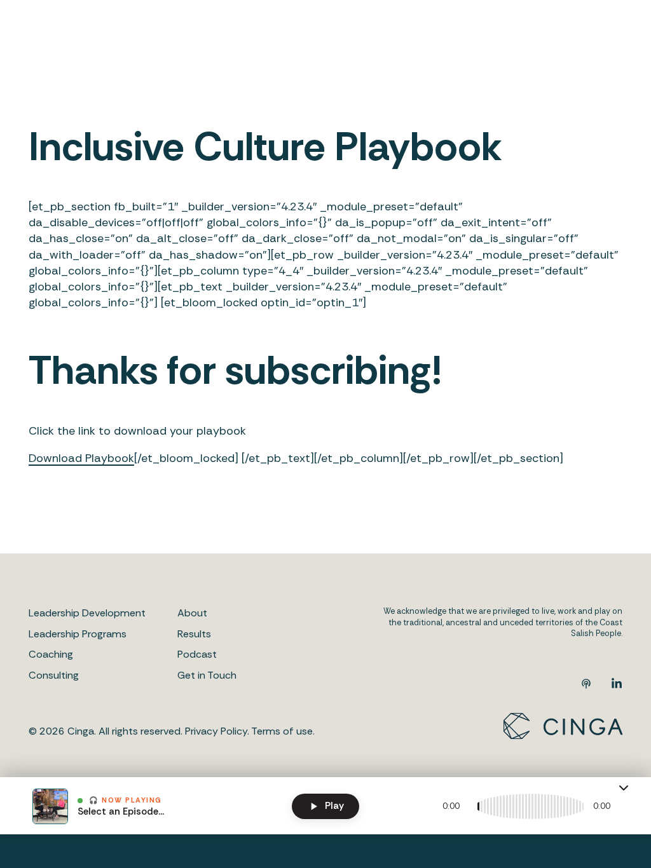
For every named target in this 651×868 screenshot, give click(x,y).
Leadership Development (87, 613)
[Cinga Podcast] (586, 685)
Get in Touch (206, 675)
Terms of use (282, 731)
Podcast (197, 654)
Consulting (54, 675)
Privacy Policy (216, 731)
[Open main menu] (612, 40)
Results (194, 634)
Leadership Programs (78, 634)
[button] (623, 788)
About (192, 613)
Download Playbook (81, 458)
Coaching (51, 654)
